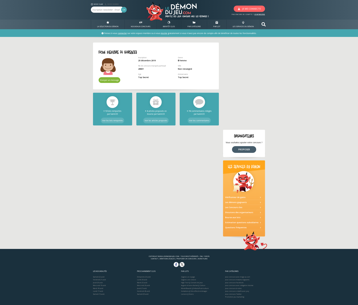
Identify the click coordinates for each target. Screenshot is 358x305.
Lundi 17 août (98, 291)
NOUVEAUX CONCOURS (140, 26)
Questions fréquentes (236, 227)
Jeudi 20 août (98, 283)
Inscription (142, 57)
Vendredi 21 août (99, 280)
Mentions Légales (167, 259)
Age (139, 74)
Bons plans (202, 259)
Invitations (185, 291)
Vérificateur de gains (235, 197)
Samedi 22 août (98, 277)
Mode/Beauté (186, 288)
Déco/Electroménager (199, 291)
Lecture (184, 294)
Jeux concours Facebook (234, 283)
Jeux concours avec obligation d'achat (239, 285)
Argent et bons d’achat (189, 285)
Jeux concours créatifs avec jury (237, 291)
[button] (263, 24)
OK (124, 9)
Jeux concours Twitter (233, 294)
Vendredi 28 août (143, 291)
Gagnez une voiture (188, 280)
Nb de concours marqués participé (152, 66)
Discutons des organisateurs (239, 212)
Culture (202, 285)
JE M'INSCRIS (259, 14)
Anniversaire (183, 74)
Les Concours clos (233, 207)
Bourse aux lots (232, 217)
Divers (191, 294)
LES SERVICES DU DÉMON (243, 26)
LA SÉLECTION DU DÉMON (107, 26)
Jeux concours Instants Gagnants (237, 280)
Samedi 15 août (98, 294)
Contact (154, 259)
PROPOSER (244, 149)
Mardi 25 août (142, 283)
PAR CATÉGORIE (194, 26)
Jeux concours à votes (233, 288)
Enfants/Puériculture (201, 288)
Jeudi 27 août (142, 288)
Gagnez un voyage (188, 277)
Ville (179, 66)
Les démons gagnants (236, 202)
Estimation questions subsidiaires (241, 222)
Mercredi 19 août (99, 285)
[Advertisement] (244, 84)
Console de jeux (197, 283)
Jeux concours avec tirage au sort (237, 277)
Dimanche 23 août (144, 277)
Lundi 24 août (142, 280)
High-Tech (185, 283)
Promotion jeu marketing (234, 297)
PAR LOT (216, 26)
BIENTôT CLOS (169, 26)
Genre (180, 57)
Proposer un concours (186, 259)
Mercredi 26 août (143, 285)
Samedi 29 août (143, 294)
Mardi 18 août (98, 288)
